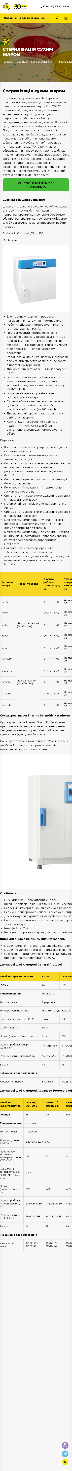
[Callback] (65, 1462)
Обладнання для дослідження (24, 18)
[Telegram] (65, 1453)
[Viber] (65, 1445)
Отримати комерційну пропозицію (36, 184)
